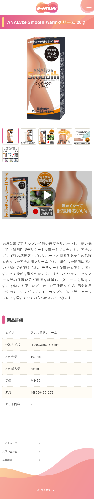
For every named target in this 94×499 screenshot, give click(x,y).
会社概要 (7, 460)
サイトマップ (9, 443)
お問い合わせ (9, 451)
